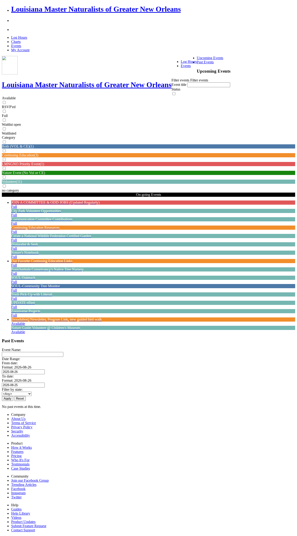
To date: (8, 376)
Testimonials (20, 464)
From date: (10, 363)
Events (16, 46)
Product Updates (23, 522)
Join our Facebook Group (30, 480)
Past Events (205, 62)
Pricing (16, 456)
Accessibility (20, 435)
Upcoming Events (210, 58)
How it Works (21, 447)
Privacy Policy (21, 427)
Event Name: (11, 350)
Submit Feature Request (28, 526)
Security (17, 431)
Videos (16, 518)
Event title (179, 85)
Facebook (18, 489)
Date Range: (11, 359)
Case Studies (20, 468)
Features (17, 452)
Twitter (16, 497)
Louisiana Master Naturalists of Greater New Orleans (96, 9)
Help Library (20, 513)
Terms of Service (23, 423)
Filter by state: (12, 389)
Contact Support (23, 530)
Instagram (18, 493)
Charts (16, 42)
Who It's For (20, 460)
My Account (20, 50)
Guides (16, 509)
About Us (18, 419)
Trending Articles (23, 485)
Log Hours (19, 37)
